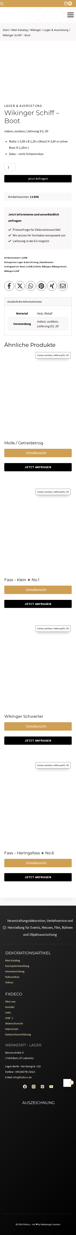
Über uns (10, 1001)
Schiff (29, 266)
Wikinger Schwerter (23, 716)
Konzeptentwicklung (17, 966)
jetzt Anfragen (38, 178)
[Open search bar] (2, 3)
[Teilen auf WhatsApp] (30, 286)
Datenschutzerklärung (18, 1034)
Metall (48, 313)
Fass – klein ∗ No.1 (21, 579)
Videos (9, 982)
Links (8, 1012)
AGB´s (9, 1018)
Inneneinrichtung (15, 971)
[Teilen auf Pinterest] (41, 286)
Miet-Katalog (12, 960)
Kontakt (9, 1007)
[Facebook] (25, 1086)
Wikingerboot (59, 266)
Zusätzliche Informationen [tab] (24, 301)
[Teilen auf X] (20, 286)
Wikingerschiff (11, 271)
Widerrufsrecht (14, 1023)
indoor (41, 321)
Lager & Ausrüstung (23, 106)
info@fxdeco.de (22, 1077)
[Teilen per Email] (63, 286)
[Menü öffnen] (70, 15)
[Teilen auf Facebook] (9, 286)
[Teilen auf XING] (52, 286)
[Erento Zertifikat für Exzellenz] (38, 1136)
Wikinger (46, 266)
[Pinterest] (42, 1086)
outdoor (52, 321)
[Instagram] (33, 1086)
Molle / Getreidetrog (23, 443)
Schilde (37, 266)
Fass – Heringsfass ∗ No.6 (29, 853)
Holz (40, 313)
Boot (22, 266)
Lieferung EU (45, 326)
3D (56, 326)
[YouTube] (51, 1086)
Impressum (11, 1029)
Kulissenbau (12, 977)
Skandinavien (46, 262)
